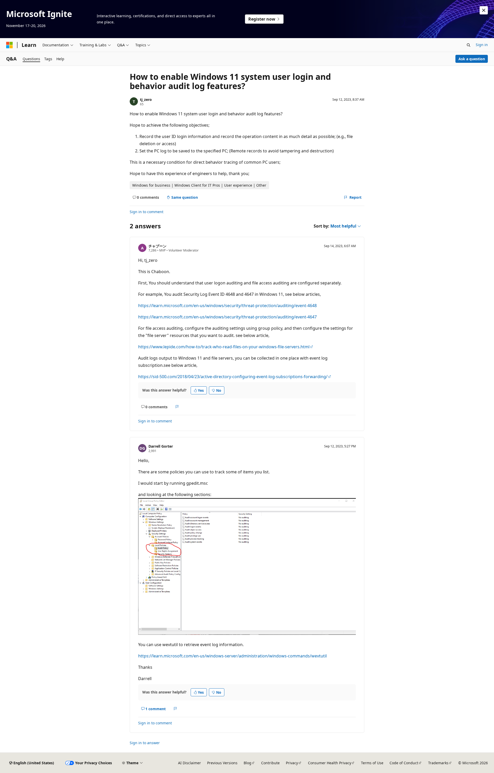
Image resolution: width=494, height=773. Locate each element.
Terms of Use (372, 762)
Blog (247, 762)
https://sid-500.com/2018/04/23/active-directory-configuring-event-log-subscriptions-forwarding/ (233, 376)
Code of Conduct (404, 762)
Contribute (270, 762)
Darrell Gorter (160, 446)
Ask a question (471, 58)
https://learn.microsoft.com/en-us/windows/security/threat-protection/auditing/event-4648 (227, 305)
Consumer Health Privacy (329, 762)
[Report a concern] (177, 407)
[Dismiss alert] (484, 10)
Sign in (482, 44)
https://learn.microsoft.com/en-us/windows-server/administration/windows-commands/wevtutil (232, 656)
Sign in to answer (145, 742)
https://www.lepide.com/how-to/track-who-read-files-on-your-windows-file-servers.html (224, 347)
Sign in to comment (146, 211)
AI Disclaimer (189, 762)
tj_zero (146, 99)
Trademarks (438, 762)
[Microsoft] (9, 45)
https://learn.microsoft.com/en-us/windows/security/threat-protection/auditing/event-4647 (227, 317)
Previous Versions (222, 762)
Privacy (292, 762)
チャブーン (157, 246)
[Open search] (468, 45)
